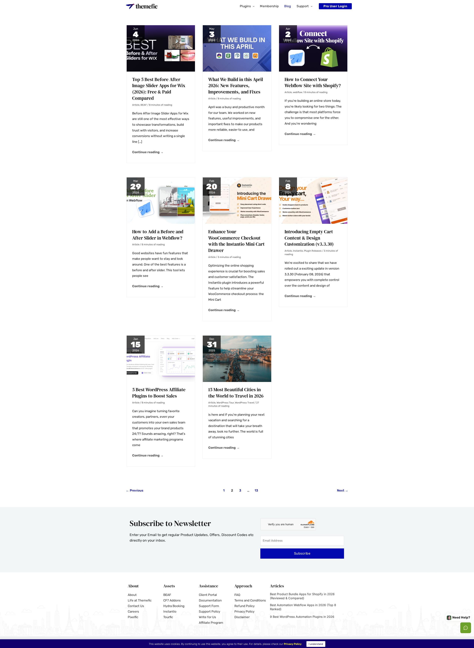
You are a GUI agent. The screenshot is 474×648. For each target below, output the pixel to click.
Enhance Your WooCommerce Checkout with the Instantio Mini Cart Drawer (236, 240)
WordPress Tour (225, 402)
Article (135, 104)
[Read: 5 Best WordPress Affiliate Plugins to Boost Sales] (161, 358)
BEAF (144, 104)
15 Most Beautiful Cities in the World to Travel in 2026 (235, 392)
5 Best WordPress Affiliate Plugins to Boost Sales (159, 392)
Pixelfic (133, 617)
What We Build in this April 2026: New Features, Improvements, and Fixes (235, 85)
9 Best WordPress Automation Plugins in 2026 (302, 617)
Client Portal (208, 595)
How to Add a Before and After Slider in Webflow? (157, 234)
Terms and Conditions (250, 600)
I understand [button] (316, 644)
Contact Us (136, 606)
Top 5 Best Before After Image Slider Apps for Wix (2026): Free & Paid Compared (158, 88)
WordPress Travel (244, 402)
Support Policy (209, 611)
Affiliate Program (211, 622)
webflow (297, 92)
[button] (247, 6)
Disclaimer (242, 617)
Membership (269, 6)
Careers (133, 611)
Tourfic (168, 617)
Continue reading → (147, 151)
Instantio (298, 250)
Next (342, 490)
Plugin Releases (313, 250)
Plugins (245, 6)
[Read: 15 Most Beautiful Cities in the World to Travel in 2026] (237, 358)
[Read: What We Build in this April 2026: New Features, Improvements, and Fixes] (237, 48)
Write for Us (207, 617)
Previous (134, 490)
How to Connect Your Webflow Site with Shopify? (313, 82)
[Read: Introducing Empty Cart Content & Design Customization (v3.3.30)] (313, 200)
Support (303, 6)
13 (256, 490)
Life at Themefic (139, 600)
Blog (287, 6)
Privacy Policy (244, 611)
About (132, 595)
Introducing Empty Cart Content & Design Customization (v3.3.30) (309, 237)
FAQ (237, 595)
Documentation (210, 600)
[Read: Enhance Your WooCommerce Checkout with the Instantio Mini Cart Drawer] (237, 200)
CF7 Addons (172, 600)
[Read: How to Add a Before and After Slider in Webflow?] (161, 200)
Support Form (209, 606)
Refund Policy (244, 606)
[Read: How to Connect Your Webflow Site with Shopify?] (313, 48)
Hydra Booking (173, 606)
